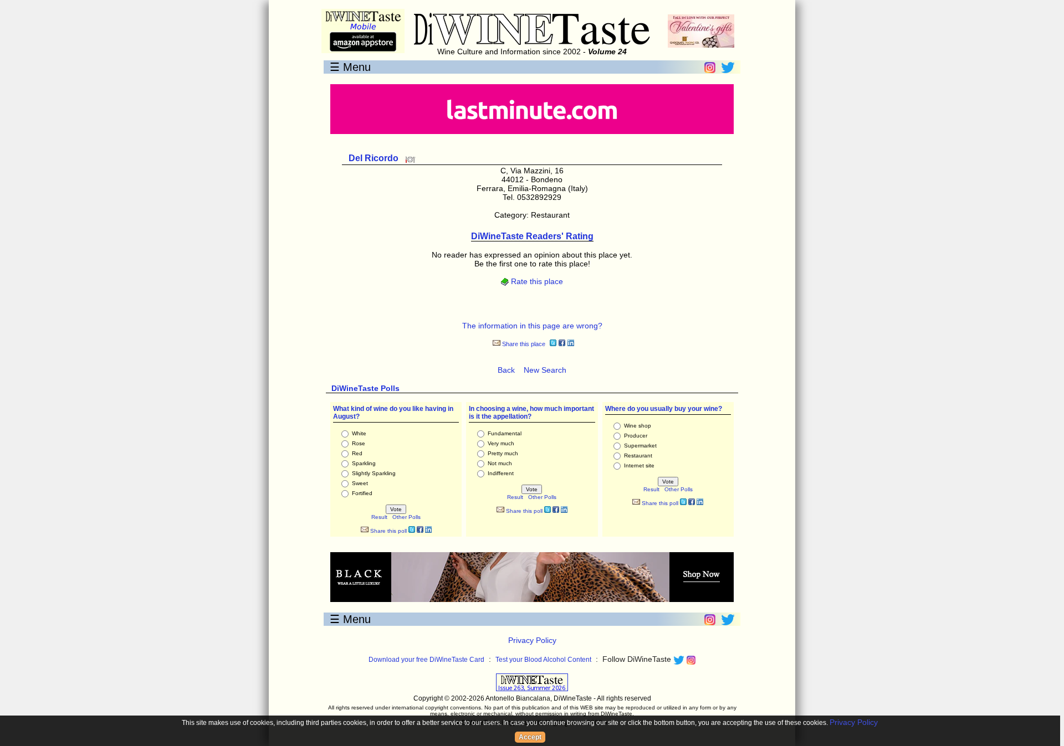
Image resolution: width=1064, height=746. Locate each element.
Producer (635, 436)
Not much (500, 463)
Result (379, 517)
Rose (358, 443)
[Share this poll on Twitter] (411, 531)
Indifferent (501, 473)
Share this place (522, 344)
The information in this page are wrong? (532, 325)
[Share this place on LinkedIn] (570, 344)
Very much (501, 443)
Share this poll (388, 531)
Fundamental (504, 433)
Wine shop (637, 426)
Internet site (639, 465)
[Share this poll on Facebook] (420, 531)
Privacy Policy (532, 640)
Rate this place (536, 281)
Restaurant (638, 455)
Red (357, 453)
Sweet (360, 483)
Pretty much (503, 453)
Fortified (362, 493)
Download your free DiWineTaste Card (426, 659)
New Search (545, 370)
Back (506, 370)
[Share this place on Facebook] (562, 344)
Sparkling (364, 463)
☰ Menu (350, 67)
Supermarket (640, 446)
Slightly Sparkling (374, 473)
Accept (530, 737)
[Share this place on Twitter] (553, 344)
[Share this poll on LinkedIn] (428, 531)
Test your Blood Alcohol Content (543, 659)
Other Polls (406, 517)
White (359, 433)
